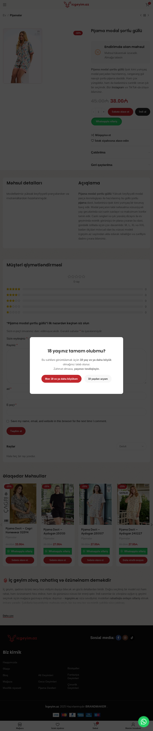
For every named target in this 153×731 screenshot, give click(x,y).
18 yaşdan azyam (98, 378)
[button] (143, 721)
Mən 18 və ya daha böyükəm (61, 378)
